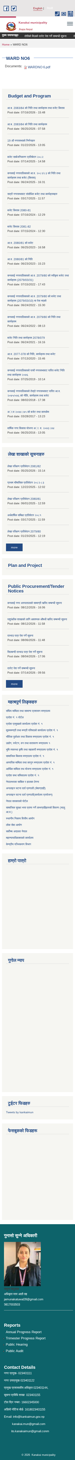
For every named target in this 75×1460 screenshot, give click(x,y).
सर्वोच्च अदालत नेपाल (16, 831)
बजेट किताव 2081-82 (19, 226)
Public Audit (14, 1351)
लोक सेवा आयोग (14, 824)
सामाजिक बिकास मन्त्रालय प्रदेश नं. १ (25, 756)
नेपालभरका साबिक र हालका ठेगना (22, 781)
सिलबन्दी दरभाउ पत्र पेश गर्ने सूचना (24, 651)
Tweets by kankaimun (19, 1112)
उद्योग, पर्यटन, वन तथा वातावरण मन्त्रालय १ (28, 743)
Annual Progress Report (24, 1332)
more (14, 547)
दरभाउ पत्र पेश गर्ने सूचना (20, 635)
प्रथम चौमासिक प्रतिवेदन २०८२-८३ (25, 482)
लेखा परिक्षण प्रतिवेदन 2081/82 (24, 466)
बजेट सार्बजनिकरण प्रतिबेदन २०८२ (25, 156)
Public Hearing (17, 1344)
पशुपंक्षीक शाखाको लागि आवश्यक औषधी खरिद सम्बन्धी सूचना (37, 619)
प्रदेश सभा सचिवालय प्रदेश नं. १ (22, 775)
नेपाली (50, 8)
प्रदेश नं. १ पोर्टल (15, 717)
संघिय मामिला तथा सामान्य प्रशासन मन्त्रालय (28, 710)
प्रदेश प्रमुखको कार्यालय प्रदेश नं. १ (24, 723)
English (37, 8)
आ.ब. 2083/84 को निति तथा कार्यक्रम (27, 124)
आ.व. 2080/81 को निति (20, 259)
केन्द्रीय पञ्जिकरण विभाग (18, 844)
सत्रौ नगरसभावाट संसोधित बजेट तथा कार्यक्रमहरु (32, 194)
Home (6, 44)
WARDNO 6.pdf (39, 67)
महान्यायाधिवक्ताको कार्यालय (19, 837)
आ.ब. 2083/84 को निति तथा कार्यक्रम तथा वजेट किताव (36, 108)
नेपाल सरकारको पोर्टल (17, 801)
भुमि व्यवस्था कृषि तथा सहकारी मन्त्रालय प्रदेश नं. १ (32, 749)
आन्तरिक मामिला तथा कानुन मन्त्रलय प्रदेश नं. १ (30, 762)
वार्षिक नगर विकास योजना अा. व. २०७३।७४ (30, 428)
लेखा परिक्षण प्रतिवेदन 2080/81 (24, 498)
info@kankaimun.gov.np (28, 1416)
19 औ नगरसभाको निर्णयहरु (21, 140)
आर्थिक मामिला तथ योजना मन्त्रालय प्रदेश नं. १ (29, 768)
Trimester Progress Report (26, 1338)
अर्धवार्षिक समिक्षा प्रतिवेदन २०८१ (24, 515)
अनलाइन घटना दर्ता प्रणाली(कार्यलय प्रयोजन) (29, 794)
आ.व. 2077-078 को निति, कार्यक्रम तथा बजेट (31, 354)
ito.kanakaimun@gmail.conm (30, 1431)
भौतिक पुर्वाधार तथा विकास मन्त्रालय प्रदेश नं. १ (30, 736)
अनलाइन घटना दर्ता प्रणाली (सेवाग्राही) (26, 788)
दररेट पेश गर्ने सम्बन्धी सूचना (21, 668)
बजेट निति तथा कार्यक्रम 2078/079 (26, 337)
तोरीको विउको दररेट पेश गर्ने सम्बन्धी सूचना (42, 36)
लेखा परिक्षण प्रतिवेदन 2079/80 (24, 531)
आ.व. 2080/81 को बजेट (20, 242)
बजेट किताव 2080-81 (19, 210)
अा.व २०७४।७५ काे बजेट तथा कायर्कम (28, 411)
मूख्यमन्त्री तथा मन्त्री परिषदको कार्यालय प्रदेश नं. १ (32, 730)
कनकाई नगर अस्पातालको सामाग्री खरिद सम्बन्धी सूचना (34, 603)
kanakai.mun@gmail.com (28, 1424)
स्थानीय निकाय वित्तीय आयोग (20, 818)
